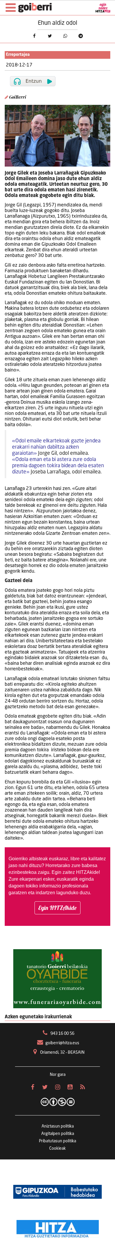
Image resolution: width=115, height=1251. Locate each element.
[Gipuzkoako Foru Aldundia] (57, 1192)
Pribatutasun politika (57, 1141)
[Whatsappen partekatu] (65, 36)
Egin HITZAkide (57, 907)
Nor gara (57, 1075)
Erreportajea (18, 55)
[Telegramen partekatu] (80, 36)
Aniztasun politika (58, 1126)
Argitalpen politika (57, 1134)
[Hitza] (58, 1227)
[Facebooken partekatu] (34, 36)
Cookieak (57, 1148)
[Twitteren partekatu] (50, 36)
